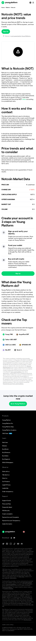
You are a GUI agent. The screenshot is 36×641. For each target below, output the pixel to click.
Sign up (18, 273)
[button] (18, 624)
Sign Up (5, 31)
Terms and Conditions (16, 371)
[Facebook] (7, 544)
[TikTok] (14, 544)
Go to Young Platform (18, 404)
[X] (3, 544)
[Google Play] (14, 538)
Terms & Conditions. (11, 584)
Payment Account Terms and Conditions (13, 383)
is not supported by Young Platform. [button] (20, 36)
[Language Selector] (30, 2)
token (24, 99)
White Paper (21, 576)
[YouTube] (18, 544)
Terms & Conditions (7, 587)
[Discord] (22, 544)
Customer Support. (8, 588)
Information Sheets (27, 582)
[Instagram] (11, 544)
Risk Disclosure (27, 619)
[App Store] (11, 538)
